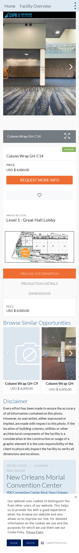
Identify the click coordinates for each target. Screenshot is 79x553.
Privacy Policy (34, 532)
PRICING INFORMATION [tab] (39, 274)
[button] (54, 542)
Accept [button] (13, 542)
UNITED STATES (17, 465)
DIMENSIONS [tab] (39, 293)
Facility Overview (35, 5)
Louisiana (41, 465)
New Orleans (16, 470)
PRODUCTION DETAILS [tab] (39, 283)
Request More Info (39, 180)
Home (9, 5)
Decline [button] (30, 542)
